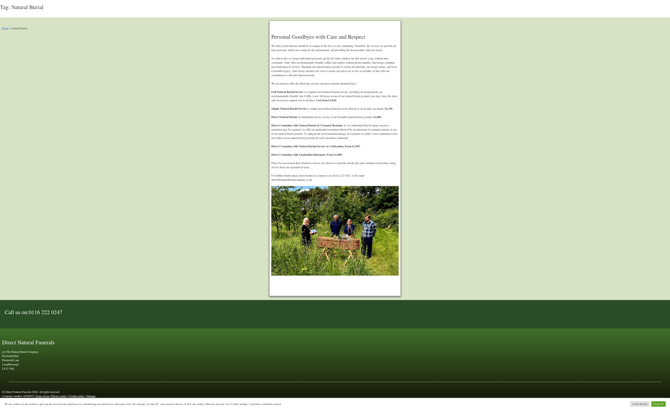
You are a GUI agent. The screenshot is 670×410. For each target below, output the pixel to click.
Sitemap (91, 396)
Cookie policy (77, 396)
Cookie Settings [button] (639, 403)
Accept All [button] (658, 403)
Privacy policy (59, 396)
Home (5, 28)
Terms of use (42, 396)
